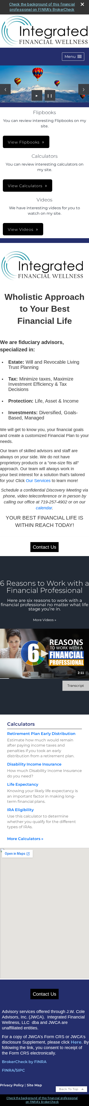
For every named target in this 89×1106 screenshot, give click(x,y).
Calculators (21, 724)
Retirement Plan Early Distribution (41, 733)
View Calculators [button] (25, 186)
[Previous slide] (5, 89)
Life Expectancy (22, 784)
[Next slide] (83, 89)
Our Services (38, 480)
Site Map (34, 1085)
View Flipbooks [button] (24, 142)
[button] (73, 56)
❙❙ (50, 95)
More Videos (44, 620)
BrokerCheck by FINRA (24, 1062)
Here (76, 1042)
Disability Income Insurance (34, 764)
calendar (44, 508)
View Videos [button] (20, 229)
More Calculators (25, 838)
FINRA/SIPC (13, 1070)
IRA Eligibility (20, 810)
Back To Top (69, 1089)
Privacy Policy (12, 1085)
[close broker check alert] (82, 4)
